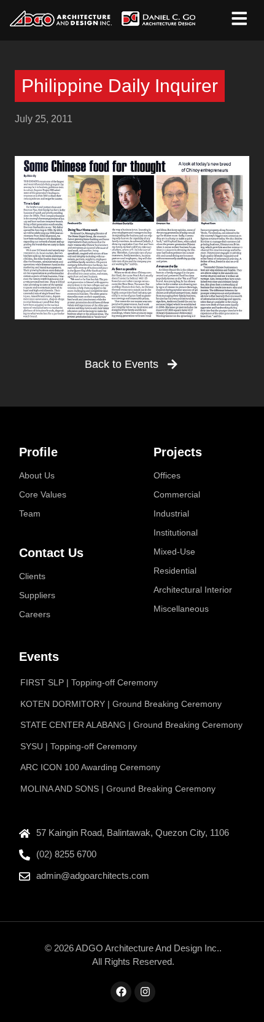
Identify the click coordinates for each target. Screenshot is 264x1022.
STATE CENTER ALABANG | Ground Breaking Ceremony (131, 725)
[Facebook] (121, 991)
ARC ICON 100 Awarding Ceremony (90, 767)
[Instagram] (144, 991)
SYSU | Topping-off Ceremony (78, 746)
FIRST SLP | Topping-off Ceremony (89, 682)
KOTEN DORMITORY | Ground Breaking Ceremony (121, 704)
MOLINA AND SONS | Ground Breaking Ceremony (117, 789)
